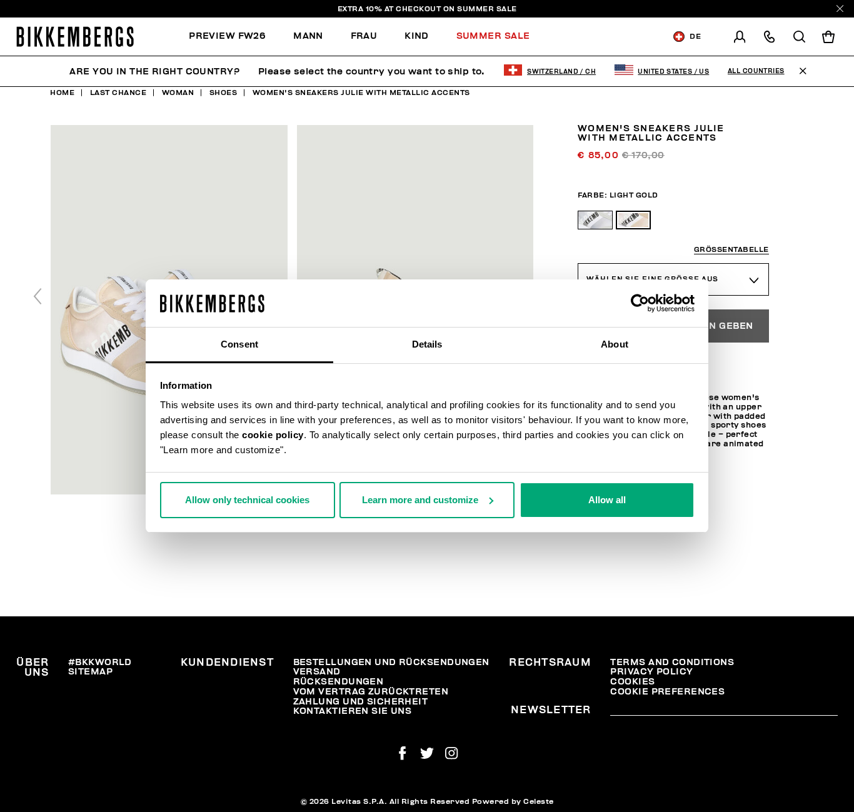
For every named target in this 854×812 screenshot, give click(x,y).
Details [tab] (427, 344)
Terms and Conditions (672, 662)
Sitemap (90, 671)
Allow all (607, 499)
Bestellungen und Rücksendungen (391, 662)
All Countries (756, 71)
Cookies (632, 681)
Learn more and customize (420, 499)
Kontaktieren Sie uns (352, 711)
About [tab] (614, 344)
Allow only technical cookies (247, 499)
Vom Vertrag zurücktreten (371, 691)
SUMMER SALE (487, 9)
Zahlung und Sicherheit (360, 701)
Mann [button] (308, 36)
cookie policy (273, 434)
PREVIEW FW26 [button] (227, 36)
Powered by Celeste (513, 801)
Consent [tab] (239, 344)
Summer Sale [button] (493, 36)
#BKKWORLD (100, 662)
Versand (317, 671)
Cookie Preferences (667, 691)
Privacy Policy (651, 671)
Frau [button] (364, 36)
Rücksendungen (338, 681)
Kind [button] (416, 36)
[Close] (840, 8)
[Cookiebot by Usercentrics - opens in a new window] (640, 303)
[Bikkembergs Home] (75, 36)
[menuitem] (234, 37)
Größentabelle (731, 249)
